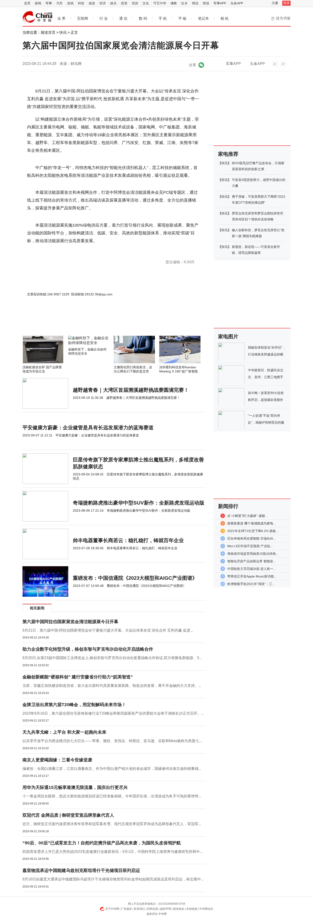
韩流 (195, 3)
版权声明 (165, 908)
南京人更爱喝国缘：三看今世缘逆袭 (57, 759)
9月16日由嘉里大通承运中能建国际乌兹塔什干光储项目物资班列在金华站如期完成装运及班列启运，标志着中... (113, 879)
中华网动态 (206, 908)
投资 (124, 3)
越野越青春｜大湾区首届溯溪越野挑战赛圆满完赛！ (131, 390)
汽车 (59, 3)
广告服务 (126, 908)
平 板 (182, 18)
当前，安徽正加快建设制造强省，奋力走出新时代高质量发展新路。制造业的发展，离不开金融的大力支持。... (111, 686)
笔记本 (203, 18)
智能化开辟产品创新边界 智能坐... (251, 561)
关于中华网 (112, 908)
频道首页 (48, 32)
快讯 (63, 32)
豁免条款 (178, 908)
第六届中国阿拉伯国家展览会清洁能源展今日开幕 (70, 621)
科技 (81, 3)
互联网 (82, 18)
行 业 (103, 18)
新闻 (38, 3)
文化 (146, 3)
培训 (135, 3)
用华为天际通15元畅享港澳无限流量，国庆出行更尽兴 (75, 787)
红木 (184, 3)
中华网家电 (37, 17)
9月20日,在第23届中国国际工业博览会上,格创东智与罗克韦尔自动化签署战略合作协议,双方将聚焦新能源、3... (112, 658)
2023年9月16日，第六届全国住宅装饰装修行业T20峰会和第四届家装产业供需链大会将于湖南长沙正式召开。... (113, 713)
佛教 (173, 3)
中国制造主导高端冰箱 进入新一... (251, 569)
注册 (275, 3)
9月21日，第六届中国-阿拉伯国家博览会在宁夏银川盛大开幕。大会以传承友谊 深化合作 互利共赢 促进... (107, 630)
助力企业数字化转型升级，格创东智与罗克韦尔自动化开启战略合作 (87, 649)
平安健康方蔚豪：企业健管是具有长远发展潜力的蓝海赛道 (88, 427)
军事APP (220, 3)
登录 (286, 3)
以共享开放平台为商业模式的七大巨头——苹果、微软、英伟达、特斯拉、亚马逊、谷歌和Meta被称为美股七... (112, 741)
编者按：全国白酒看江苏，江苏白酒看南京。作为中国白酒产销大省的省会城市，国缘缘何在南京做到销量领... (111, 769)
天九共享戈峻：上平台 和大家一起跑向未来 (64, 732)
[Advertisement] (100, 323)
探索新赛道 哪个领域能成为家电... (251, 523)
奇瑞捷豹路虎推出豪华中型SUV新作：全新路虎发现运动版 (138, 503)
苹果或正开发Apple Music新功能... (252, 576)
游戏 (70, 3)
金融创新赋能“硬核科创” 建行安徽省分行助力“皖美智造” (77, 676)
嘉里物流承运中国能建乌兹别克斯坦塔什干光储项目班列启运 (81, 870)
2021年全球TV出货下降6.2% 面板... (253, 531)
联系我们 (139, 908)
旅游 (92, 3)
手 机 (163, 18)
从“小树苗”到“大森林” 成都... (247, 516)
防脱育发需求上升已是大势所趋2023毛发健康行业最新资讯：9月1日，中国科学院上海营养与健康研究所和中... (112, 852)
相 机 (224, 18)
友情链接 (191, 908)
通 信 (123, 18)
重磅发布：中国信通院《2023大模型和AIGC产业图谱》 (135, 578)
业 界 (61, 18)
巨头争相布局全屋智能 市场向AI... (251, 538)
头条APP (237, 3)
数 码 (143, 18)
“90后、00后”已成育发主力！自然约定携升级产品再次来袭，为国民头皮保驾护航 (101, 843)
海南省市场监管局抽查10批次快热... (253, 553)
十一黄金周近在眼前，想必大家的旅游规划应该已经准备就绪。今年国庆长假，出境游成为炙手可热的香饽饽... (111, 796)
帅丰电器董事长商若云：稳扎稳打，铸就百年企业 (128, 540)
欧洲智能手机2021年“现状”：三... (251, 584)
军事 (49, 3)
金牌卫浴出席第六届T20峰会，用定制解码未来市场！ (74, 704)
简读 (206, 3)
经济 (102, 3)
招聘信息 (152, 908)
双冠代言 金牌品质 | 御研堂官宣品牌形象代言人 (68, 815)
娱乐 (113, 3)
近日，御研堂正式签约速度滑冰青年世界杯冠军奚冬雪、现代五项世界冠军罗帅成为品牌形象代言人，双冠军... (111, 824)
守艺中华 (159, 3)
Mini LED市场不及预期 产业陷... (250, 546)
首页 (27, 3)
